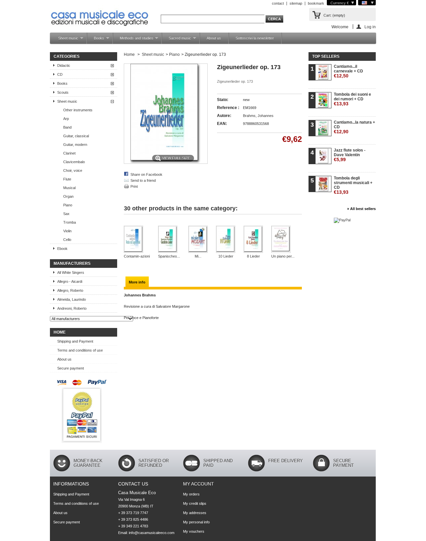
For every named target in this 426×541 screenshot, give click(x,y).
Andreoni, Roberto (72, 308)
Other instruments (78, 110)
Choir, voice (72, 170)
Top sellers (325, 56)
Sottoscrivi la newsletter (255, 38)
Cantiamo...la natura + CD (354, 127)
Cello (67, 240)
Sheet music (65, 40)
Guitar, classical (76, 136)
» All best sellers (361, 209)
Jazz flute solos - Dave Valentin (349, 155)
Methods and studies (133, 40)
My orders (191, 494)
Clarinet (69, 153)
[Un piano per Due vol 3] (283, 240)
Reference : (228, 107)
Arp (66, 119)
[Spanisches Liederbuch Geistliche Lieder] (169, 240)
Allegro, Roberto (70, 290)
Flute (67, 179)
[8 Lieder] (253, 240)
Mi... (198, 256)
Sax (66, 214)
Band (67, 127)
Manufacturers (72, 263)
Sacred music (176, 40)
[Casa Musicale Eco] (100, 14)
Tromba (69, 222)
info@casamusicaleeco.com (151, 533)
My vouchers (193, 531)
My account (198, 484)
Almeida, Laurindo (71, 299)
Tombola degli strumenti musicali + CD (353, 185)
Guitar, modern (75, 145)
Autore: (224, 115)
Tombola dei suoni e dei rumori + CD (352, 99)
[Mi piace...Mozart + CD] (198, 240)
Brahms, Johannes (258, 116)
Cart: (327, 15)
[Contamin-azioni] (137, 240)
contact (278, 3)
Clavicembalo (74, 162)
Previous (131, 223)
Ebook (62, 249)
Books (95, 40)
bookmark (316, 3)
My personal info (196, 522)
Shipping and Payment (75, 341)
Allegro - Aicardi (69, 281)
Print (134, 186)
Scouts (63, 92)
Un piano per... (283, 256)
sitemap (296, 3)
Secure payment (70, 368)
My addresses (194, 513)
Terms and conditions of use (80, 350)
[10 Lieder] (225, 240)
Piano (67, 205)
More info (137, 282)
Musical (69, 188)
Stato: (222, 99)
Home (60, 332)
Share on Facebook (146, 174)
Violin (67, 231)
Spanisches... (169, 256)
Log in (370, 27)
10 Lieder (225, 256)
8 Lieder (253, 256)
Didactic (63, 65)
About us (214, 38)
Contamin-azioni (137, 256)
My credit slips (194, 503)
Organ (68, 196)
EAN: (222, 123)
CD (60, 74)
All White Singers (70, 272)
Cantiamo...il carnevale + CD (348, 71)
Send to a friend (143, 180)
